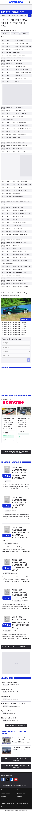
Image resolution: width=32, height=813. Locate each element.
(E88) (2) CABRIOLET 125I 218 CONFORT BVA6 (13, 231)
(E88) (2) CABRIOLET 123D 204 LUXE (10, 219)
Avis (21, 15)
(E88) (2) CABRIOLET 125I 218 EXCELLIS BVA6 (13, 243)
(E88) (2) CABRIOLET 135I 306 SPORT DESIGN (13, 284)
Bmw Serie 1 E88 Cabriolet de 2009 (15, 324)
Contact (2, 789)
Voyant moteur (5, 696)
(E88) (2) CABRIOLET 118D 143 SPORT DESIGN (13, 55)
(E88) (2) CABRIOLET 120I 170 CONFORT (11, 148)
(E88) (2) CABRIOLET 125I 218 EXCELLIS (11, 240)
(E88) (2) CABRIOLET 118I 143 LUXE (10, 81)
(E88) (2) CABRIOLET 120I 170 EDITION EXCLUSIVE (14, 181)
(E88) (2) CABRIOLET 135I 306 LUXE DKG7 (12, 281)
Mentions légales (4, 800)
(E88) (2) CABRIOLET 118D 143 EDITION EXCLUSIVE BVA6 (16, 46)
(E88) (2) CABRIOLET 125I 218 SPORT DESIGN (13, 251)
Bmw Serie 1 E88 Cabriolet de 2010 (15, 326)
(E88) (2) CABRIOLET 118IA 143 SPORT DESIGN (13, 113)
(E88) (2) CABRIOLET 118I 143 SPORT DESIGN (13, 110)
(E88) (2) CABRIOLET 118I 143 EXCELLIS (11, 75)
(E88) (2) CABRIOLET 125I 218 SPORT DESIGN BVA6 (15, 254)
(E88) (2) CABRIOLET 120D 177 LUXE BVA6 (12, 140)
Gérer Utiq (3, 806)
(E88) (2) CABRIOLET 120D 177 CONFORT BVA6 (13, 122)
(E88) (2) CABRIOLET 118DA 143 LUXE (11, 61)
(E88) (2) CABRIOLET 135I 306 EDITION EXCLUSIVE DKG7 (16, 266)
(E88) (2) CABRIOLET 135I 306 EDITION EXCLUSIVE (14, 260)
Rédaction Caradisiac (5, 793)
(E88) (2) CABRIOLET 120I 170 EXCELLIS (11, 187)
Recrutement (3, 796)
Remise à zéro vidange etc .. (9, 682)
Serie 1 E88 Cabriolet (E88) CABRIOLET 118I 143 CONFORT (19, 502)
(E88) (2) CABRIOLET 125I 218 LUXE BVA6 (12, 248)
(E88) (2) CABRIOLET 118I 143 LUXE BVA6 (12, 108)
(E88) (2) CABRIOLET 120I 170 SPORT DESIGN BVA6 (15, 202)
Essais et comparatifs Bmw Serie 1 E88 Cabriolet (13, 732)
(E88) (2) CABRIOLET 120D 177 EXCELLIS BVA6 (13, 134)
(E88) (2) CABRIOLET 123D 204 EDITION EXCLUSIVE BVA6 (16, 213)
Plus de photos (25, 319)
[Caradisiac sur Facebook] (3, 780)
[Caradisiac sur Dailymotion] (12, 780)
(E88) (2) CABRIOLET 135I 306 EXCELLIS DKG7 (13, 272)
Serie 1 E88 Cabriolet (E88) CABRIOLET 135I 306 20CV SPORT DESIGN (19, 472)
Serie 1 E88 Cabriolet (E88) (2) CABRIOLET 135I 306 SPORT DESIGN (20, 622)
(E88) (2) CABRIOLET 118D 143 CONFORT (12, 40)
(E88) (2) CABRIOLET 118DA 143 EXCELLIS (12, 58)
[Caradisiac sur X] (7, 780)
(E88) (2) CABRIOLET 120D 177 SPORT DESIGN (13, 143)
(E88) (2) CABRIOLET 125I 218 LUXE (10, 245)
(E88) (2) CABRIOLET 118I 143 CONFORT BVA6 (13, 66)
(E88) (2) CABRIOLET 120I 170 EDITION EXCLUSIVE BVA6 (16, 184)
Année (5, 33)
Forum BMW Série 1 (7, 678)
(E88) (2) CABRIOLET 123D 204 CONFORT (12, 207)
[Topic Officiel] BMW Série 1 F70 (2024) (13, 704)
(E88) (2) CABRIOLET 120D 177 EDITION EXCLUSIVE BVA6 (16, 128)
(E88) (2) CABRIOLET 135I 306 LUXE (10, 275)
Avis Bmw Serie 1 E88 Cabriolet (11, 462)
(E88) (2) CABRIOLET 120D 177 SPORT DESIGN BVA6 (15, 146)
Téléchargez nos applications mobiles (14, 785)
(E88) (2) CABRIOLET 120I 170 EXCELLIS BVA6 (13, 190)
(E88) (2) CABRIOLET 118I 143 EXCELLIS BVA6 (13, 78)
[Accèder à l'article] (6, 740)
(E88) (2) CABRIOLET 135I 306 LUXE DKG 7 (12, 278)
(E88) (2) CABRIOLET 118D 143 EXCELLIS (12, 49)
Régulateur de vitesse (7, 711)
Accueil (3, 15)
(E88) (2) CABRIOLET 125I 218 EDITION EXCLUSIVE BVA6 (16, 237)
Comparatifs (15, 15)
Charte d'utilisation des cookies (7, 803)
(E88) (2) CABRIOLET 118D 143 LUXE (10, 52)
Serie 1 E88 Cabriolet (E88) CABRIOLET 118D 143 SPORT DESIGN (20, 565)
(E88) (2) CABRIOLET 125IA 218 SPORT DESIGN (13, 257)
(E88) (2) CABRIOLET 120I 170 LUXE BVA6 (12, 196)
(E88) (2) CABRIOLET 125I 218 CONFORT (11, 228)
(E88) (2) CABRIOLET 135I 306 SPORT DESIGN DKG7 (15, 286)
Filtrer (14, 33)
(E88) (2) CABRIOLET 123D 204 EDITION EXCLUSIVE (15, 210)
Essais (8, 15)
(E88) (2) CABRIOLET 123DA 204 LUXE (11, 225)
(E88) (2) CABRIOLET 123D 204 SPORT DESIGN (13, 222)
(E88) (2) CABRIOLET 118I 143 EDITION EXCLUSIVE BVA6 (16, 72)
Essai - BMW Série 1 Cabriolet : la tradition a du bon (21, 749)
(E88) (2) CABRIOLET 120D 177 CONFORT (12, 116)
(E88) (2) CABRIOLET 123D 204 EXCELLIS (12, 216)
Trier (24, 33)
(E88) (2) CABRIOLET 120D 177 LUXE (10, 137)
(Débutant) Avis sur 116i (8, 718)
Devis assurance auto (7, 119)
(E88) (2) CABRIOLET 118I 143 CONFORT (11, 64)
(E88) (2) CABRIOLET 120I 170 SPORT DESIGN (13, 199)
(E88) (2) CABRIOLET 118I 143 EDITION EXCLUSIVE (14, 69)
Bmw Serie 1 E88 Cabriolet (12, 12)
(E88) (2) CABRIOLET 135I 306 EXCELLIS (11, 269)
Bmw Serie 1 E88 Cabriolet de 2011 (15, 328)
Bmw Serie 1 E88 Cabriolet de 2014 (15, 334)
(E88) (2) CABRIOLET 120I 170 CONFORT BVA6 (13, 151)
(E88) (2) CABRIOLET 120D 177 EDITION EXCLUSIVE (15, 125)
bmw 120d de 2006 (6, 689)
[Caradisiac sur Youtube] (15, 780)
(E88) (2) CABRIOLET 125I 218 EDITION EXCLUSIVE (14, 234)
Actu (26, 15)
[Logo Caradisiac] (16, 3)
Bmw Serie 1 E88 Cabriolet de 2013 (15, 332)
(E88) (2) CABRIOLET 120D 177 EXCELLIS (12, 131)
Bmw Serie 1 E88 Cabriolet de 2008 (15, 322)
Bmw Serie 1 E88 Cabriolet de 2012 (15, 330)
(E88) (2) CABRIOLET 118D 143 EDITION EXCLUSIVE (15, 43)
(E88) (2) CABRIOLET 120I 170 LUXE (10, 193)
